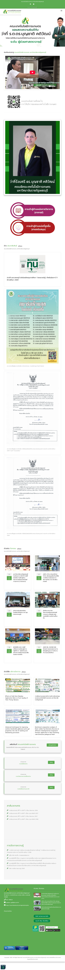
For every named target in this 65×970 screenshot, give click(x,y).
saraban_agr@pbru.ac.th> (12, 902)
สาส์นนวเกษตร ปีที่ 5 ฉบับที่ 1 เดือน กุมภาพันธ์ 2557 (23, 813)
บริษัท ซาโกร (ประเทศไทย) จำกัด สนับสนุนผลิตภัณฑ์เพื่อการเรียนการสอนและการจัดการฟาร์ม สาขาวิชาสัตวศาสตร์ (51, 902)
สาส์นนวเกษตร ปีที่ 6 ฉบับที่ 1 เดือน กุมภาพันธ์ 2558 (23, 819)
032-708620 (9, 900)
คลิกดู (51, 762)
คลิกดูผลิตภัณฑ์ (52, 745)
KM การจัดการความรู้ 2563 (17, 868)
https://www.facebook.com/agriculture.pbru (17, 905)
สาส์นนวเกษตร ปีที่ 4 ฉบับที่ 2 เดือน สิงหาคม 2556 (23, 810)
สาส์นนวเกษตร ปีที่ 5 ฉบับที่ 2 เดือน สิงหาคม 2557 (23, 816)
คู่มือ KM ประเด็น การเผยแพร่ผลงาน (19, 855)
